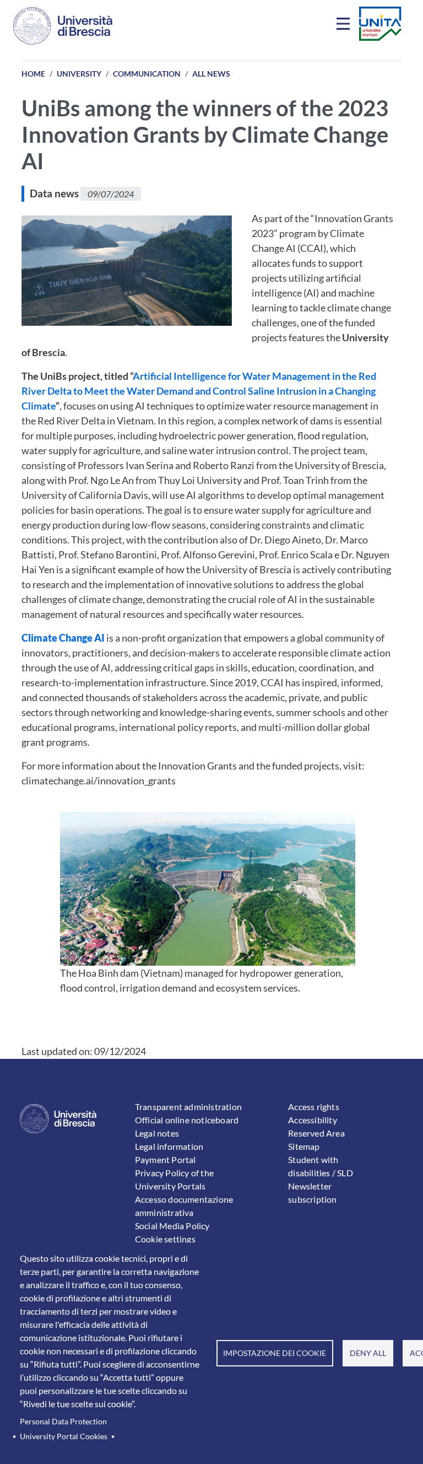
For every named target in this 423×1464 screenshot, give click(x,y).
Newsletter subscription (312, 1192)
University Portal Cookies (63, 1436)
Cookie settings (165, 1239)
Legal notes (157, 1133)
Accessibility (312, 1120)
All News (211, 73)
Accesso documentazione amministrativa (184, 1206)
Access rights (313, 1106)
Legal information (169, 1146)
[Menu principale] (345, 26)
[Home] (62, 25)
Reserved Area (316, 1133)
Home (33, 73)
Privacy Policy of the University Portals (174, 1179)
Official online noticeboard (186, 1120)
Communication (147, 73)
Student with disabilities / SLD (320, 1166)
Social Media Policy (172, 1225)
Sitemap (303, 1146)
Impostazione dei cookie (274, 1353)
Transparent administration (188, 1106)
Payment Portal (165, 1159)
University (79, 73)
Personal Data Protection (63, 1421)
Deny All (368, 1353)
